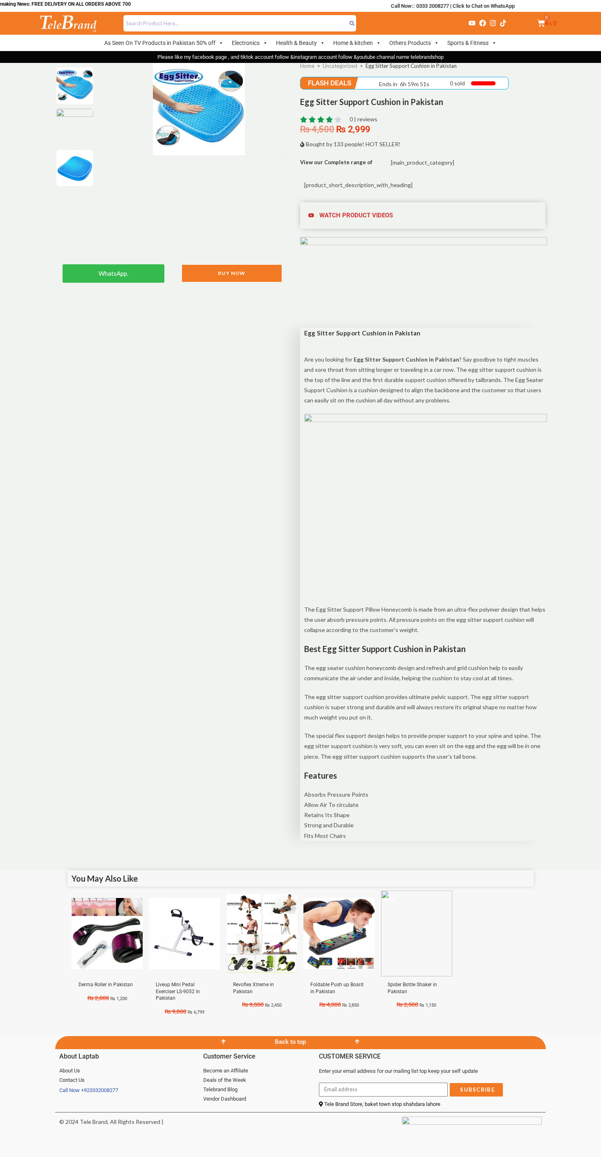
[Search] (352, 23)
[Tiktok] (503, 23)
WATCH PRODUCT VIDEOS (356, 215)
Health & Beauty (296, 43)
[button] (111, 160)
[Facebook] (482, 23)
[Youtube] (472, 23)
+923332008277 (99, 1090)
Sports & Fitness (468, 43)
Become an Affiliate (225, 1071)
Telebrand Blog (220, 1089)
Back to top (290, 1041)
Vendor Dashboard (224, 1099)
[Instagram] (493, 23)
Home (307, 66)
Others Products (410, 43)
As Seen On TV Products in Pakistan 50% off (159, 43)
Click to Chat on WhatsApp (484, 6)
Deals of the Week (224, 1080)
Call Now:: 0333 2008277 (420, 6)
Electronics (246, 43)
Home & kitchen (353, 43)
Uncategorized (340, 66)
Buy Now (231, 273)
